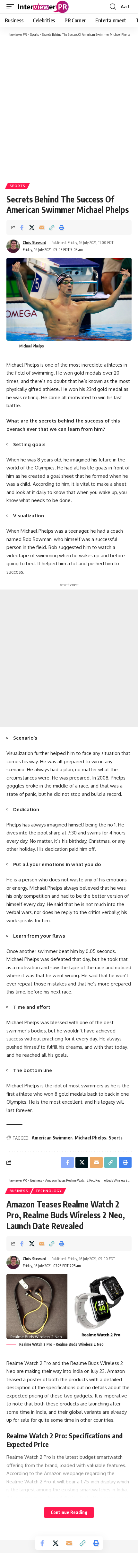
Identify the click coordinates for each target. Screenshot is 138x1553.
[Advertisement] (69, 109)
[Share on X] (31, 227)
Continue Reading (69, 1512)
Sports (17, 186)
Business (19, 1191)
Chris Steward (34, 242)
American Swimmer (52, 1137)
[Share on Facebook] (21, 227)
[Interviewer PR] (43, 6)
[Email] (41, 227)
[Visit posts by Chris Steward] (13, 246)
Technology (49, 1191)
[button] (11, 6)
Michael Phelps (90, 1137)
